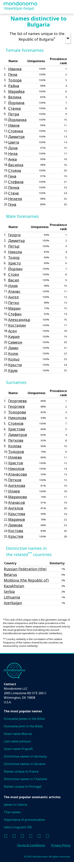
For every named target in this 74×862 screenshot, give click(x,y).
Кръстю (15, 364)
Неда (13, 153)
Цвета (13, 142)
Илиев (14, 491)
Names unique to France (21, 771)
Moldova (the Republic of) (26, 580)
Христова (16, 429)
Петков (14, 479)
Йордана (16, 102)
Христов (15, 462)
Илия (13, 285)
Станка (14, 108)
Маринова (17, 496)
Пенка (13, 187)
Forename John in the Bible (23, 726)
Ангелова (16, 485)
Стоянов (15, 423)
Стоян (13, 274)
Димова (15, 525)
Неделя (15, 198)
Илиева (15, 457)
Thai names (12, 812)
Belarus (10, 574)
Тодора (15, 80)
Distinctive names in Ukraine (24, 764)
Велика (14, 97)
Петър (13, 246)
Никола (15, 251)
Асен (12, 330)
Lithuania (12, 597)
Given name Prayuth (18, 749)
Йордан (15, 268)
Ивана (14, 125)
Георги (14, 234)
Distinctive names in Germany (25, 756)
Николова (17, 417)
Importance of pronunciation (24, 820)
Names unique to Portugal (22, 786)
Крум (12, 370)
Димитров (17, 434)
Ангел (13, 297)
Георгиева (17, 400)
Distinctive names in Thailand (25, 779)
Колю (13, 353)
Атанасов (16, 502)
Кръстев (15, 536)
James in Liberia (15, 804)
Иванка (15, 68)
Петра (13, 114)
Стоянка (15, 130)
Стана (13, 193)
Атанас (14, 291)
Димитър (16, 240)
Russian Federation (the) (25, 568)
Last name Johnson (17, 741)
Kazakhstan (14, 585)
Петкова (15, 440)
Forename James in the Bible (24, 719)
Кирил (14, 336)
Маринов (16, 519)
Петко (13, 302)
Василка (15, 164)
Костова (15, 530)
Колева (14, 446)
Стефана (16, 181)
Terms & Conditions (31, 845)
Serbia (9, 591)
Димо (13, 347)
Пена (12, 74)
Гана (12, 176)
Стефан (14, 314)
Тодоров (16, 451)
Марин (14, 308)
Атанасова (17, 474)
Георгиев (16, 406)
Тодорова (17, 412)
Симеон (15, 342)
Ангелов (15, 508)
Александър (19, 319)
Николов (16, 468)
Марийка (16, 91)
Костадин (17, 325)
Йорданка (17, 119)
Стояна (14, 170)
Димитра (16, 136)
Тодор (14, 257)
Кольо (14, 359)
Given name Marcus (18, 734)
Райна (13, 85)
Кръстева (16, 513)
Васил (13, 280)
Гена (12, 204)
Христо (14, 263)
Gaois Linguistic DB (18, 827)
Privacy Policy (60, 845)
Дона (13, 147)
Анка (12, 159)
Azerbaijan (13, 602)
